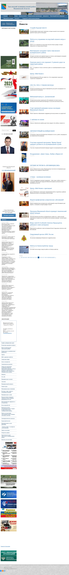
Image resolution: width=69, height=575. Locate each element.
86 (25, 257)
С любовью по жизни (37, 119)
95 (40, 257)
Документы (46, 16)
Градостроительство (5, 420)
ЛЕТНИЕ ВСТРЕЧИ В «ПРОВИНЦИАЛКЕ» (45, 165)
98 (45, 257)
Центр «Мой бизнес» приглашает (41, 188)
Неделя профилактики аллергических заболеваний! (47, 200)
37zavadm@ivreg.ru (7, 333)
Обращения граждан (8, 18)
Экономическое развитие (6, 364)
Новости (11, 16)
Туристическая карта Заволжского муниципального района (7, 436)
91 (33, 257)
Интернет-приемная (9, 215)
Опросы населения (5, 430)
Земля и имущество (5, 361)
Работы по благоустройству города (41, 246)
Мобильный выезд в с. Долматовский (42, 96)
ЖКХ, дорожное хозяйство (7, 357)
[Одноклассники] (3, 571)
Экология (3, 381)
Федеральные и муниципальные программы (8, 352)
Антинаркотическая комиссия (8, 418)
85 (23, 257)
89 (30, 257)
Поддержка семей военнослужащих (31, 18)
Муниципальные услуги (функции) (6, 424)
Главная (5, 16)
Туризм (3, 354)
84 (21, 257)
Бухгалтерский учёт (5, 405)
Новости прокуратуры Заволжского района (6, 348)
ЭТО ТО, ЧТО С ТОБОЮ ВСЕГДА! (42, 85)
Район (16, 16)
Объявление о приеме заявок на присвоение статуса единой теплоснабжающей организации (8, 237)
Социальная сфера (5, 359)
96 (41, 257)
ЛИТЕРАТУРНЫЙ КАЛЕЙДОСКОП (42, 131)
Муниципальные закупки (6, 379)
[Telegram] (4, 571)
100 (48, 257)
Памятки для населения (6, 439)
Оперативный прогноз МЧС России (41, 234)
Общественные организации (35, 16)
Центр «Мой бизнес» (37, 74)
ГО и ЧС (3, 376)
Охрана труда (4, 386)
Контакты (17, 18)
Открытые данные (5, 432)
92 (35, 257)
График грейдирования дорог (7, 342)
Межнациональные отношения (8, 388)
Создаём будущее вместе (38, 28)
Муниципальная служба (6, 394)
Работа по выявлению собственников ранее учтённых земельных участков (8, 414)
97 (43, 257)
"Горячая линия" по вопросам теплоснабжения (8, 427)
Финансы (3, 374)
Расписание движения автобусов (8, 345)
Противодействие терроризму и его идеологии (8, 402)
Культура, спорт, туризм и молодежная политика (7, 392)
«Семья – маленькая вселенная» (40, 177)
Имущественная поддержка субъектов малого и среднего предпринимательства (7, 398)
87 (26, 257)
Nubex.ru (15, 568)
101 (50, 257)
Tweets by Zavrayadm (5, 546)
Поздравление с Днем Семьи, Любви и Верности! (46, 154)
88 (28, 257)
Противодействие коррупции (57, 16)
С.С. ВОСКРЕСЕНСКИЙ (8, 170)
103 (53, 257)
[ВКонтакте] (1, 571)
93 (36, 257)
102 (52, 257)
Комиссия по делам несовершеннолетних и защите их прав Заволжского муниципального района (8, 409)
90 (31, 257)
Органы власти (22, 16)
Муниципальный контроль (7, 384)
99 (46, 257)
